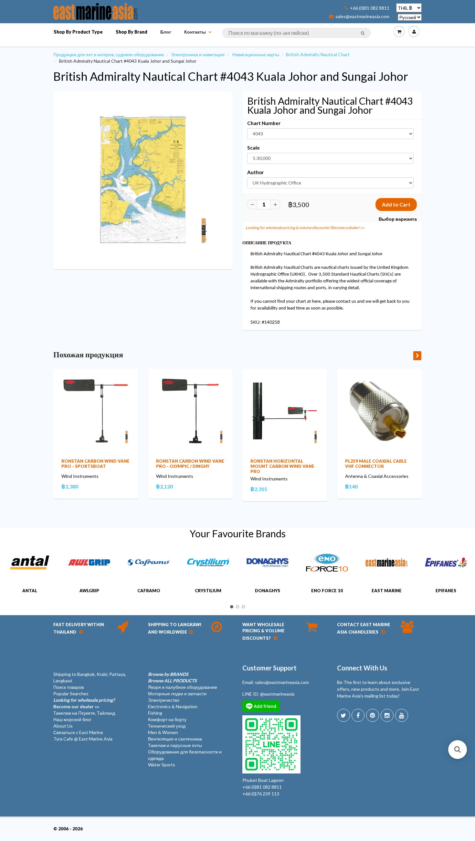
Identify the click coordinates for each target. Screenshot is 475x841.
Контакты (195, 32)
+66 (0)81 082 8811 (369, 8)
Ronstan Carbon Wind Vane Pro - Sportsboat (95, 463)
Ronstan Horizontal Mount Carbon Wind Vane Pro (282, 466)
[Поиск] (363, 33)
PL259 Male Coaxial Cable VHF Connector (376, 463)
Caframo (148, 590)
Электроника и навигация (198, 54)
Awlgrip (89, 590)
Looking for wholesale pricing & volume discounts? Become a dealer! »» (305, 227)
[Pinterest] (372, 715)
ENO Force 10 (327, 590)
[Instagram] (387, 715)
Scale (253, 148)
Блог (165, 32)
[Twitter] (343, 715)
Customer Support (269, 668)
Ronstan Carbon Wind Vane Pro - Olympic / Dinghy (190, 463)
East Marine (387, 590)
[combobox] (296, 33)
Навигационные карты (255, 54)
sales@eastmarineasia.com (362, 16)
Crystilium (208, 590)
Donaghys (267, 590)
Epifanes (446, 590)
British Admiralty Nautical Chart (318, 54)
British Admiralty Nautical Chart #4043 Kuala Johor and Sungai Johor (230, 76)
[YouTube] (401, 715)
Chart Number (263, 123)
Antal (29, 590)
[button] (457, 749)
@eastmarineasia (277, 694)
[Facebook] (358, 715)
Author (255, 172)
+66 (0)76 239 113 (260, 793)
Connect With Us (362, 668)
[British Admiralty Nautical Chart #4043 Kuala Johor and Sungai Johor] (143, 179)
